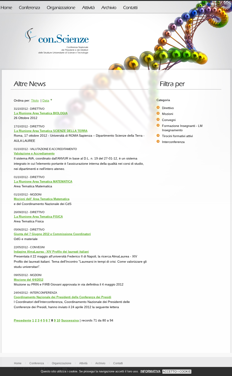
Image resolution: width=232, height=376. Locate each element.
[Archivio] (108, 6)
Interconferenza (173, 142)
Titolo (35, 100)
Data (45, 100)
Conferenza (36, 363)
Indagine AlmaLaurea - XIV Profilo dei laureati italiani (51, 251)
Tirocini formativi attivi (177, 136)
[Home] (6, 6)
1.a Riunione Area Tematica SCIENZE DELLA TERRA (50, 131)
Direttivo (168, 108)
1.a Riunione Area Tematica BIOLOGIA (41, 113)
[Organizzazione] (61, 6)
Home (18, 363)
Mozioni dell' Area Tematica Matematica (41, 199)
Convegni (169, 120)
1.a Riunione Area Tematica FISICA (38, 216)
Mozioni (167, 114)
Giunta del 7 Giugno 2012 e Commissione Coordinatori (52, 234)
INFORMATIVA (150, 371)
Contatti (118, 363)
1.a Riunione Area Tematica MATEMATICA (43, 181)
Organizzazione (61, 363)
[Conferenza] (29, 6)
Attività (83, 363)
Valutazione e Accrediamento (34, 153)
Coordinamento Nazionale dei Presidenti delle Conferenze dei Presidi (62, 297)
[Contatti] (130, 6)
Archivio (100, 363)
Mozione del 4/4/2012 (28, 279)
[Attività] (88, 6)
